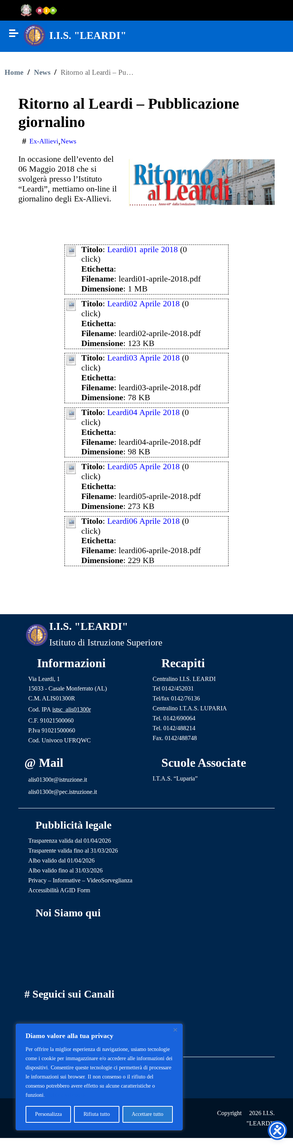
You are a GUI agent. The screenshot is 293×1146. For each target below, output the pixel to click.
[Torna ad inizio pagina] (146, 601)
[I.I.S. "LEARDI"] (34, 34)
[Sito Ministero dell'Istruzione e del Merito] (41, 10)
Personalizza (48, 1114)
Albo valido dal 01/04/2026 (61, 860)
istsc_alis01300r (71, 709)
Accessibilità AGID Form (59, 890)
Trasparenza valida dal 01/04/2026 (69, 840)
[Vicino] (175, 1029)
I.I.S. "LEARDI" (87, 35)
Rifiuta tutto (97, 1114)
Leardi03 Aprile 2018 (143, 357)
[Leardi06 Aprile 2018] (71, 521)
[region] (99, 1077)
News (42, 72)
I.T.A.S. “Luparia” (175, 778)
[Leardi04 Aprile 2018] (71, 413)
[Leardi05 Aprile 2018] (71, 467)
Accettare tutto (147, 1114)
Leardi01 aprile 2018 (142, 249)
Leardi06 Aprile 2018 (143, 521)
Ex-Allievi (43, 141)
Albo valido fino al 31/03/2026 (65, 870)
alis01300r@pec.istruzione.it (62, 792)
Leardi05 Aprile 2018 (143, 466)
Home (14, 72)
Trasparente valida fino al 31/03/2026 (73, 850)
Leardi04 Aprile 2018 (143, 412)
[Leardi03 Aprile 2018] (71, 359)
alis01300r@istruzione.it (57, 779)
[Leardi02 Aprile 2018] (71, 304)
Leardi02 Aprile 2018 (143, 303)
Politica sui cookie (67, 1095)
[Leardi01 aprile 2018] (71, 250)
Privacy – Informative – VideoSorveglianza (80, 880)
